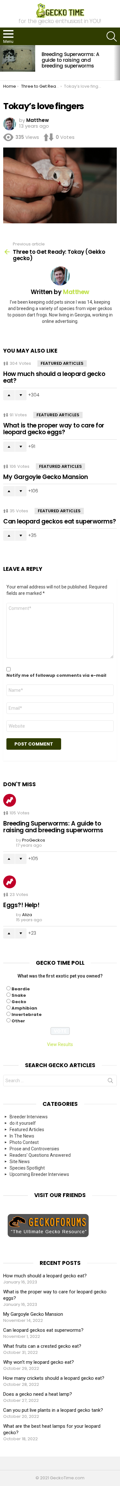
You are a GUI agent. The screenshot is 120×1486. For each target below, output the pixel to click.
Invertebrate (27, 1014)
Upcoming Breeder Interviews (39, 1174)
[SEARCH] (112, 36)
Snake (19, 995)
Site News (20, 1161)
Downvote (21, 395)
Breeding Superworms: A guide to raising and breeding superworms (70, 60)
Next (117, 62)
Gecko (19, 1002)
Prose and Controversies (34, 1148)
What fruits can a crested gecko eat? (42, 1346)
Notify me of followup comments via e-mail (56, 675)
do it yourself (23, 1123)
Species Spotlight (27, 1167)
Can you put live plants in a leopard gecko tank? (53, 1410)
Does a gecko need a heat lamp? (37, 1394)
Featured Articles (62, 363)
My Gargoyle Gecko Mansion (45, 477)
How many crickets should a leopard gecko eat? (53, 1378)
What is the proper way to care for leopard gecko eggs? (53, 428)
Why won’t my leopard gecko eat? (38, 1362)
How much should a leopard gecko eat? (54, 377)
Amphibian (24, 1008)
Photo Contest (24, 1142)
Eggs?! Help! (21, 905)
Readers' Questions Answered (40, 1155)
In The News (22, 1135)
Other (18, 1021)
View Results (60, 1044)
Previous (3, 62)
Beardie (21, 989)
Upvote (9, 395)
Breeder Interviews (29, 1116)
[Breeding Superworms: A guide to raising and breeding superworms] (17, 58)
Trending (9, 800)
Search (110, 1082)
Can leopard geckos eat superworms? (59, 521)
